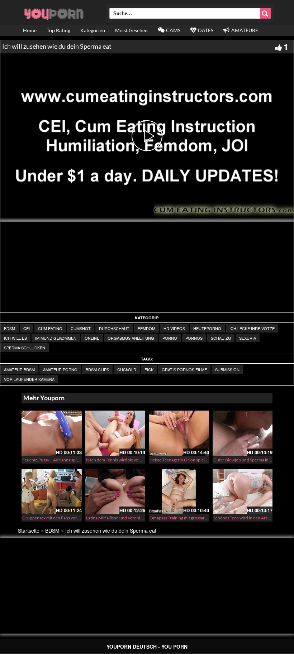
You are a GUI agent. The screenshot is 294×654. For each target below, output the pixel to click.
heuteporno (207, 328)
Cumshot (81, 328)
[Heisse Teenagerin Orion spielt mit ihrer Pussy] (179, 433)
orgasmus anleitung (131, 338)
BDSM (9, 328)
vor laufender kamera (29, 379)
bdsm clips (97, 369)
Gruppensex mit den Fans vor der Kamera (61, 517)
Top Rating (58, 30)
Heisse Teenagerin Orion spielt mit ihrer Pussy (192, 459)
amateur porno (60, 369)
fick (148, 369)
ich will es (15, 338)
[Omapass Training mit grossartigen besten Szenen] (179, 491)
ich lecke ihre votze (252, 328)
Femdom (146, 328)
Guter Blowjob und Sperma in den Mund (251, 459)
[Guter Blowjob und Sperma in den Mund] (243, 433)
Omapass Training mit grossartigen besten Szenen (196, 517)
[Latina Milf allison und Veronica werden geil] (115, 491)
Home (30, 30)
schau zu (221, 338)
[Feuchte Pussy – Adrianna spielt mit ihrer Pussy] (52, 433)
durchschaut (114, 328)
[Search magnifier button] (265, 13)
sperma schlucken (24, 347)
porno (169, 338)
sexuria (247, 338)
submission (227, 369)
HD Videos (174, 328)
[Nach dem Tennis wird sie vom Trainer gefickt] (115, 433)
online (92, 338)
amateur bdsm (19, 369)
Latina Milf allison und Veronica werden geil (126, 517)
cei (26, 328)
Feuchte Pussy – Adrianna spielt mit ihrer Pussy (66, 459)
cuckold (126, 369)
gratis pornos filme (184, 369)
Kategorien (92, 30)
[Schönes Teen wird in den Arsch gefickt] (243, 491)
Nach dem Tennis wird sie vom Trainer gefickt (128, 459)
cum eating (50, 328)
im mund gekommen (55, 338)
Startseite (28, 530)
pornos (194, 338)
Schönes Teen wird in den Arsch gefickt (249, 517)
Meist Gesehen (131, 30)
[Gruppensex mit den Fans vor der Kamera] (52, 491)
